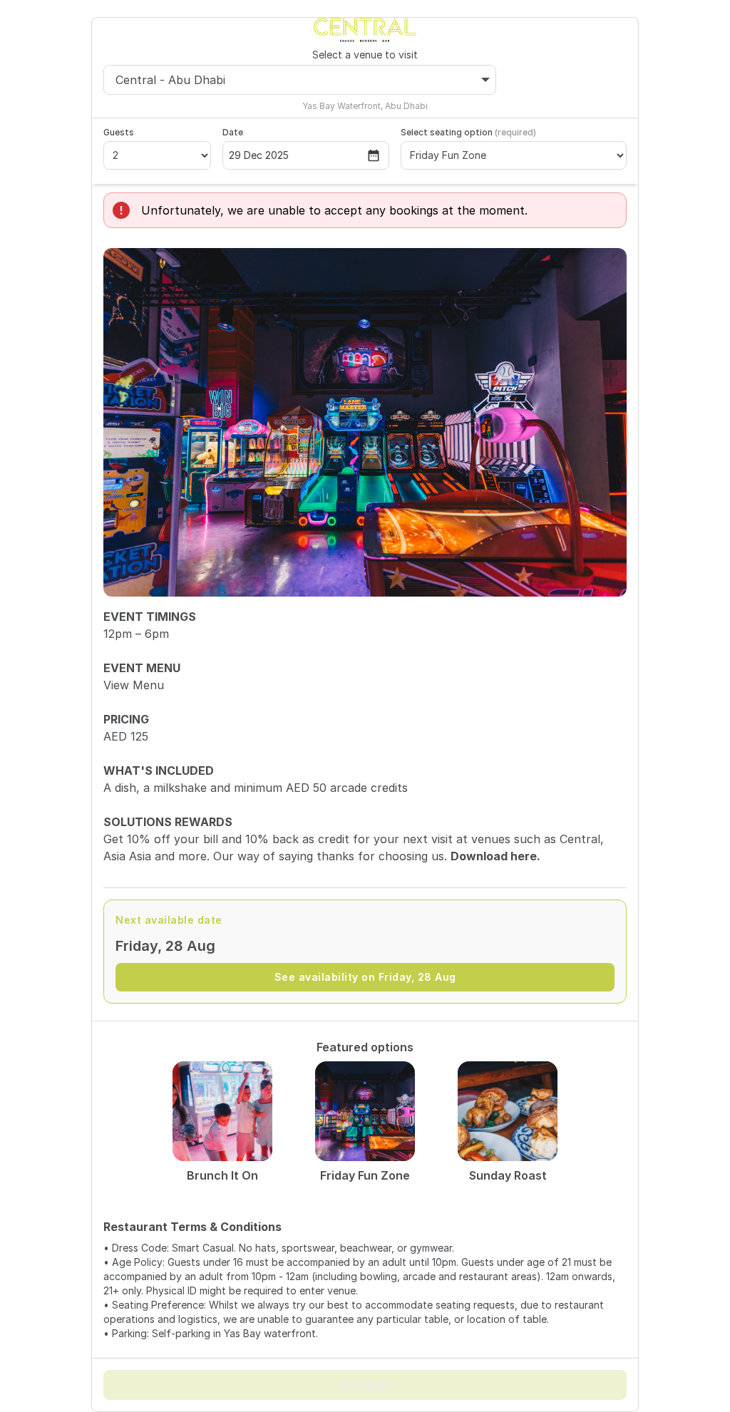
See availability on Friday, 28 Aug (365, 977)
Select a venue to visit (365, 54)
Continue (365, 1385)
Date (232, 132)
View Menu (133, 685)
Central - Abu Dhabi (170, 80)
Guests (118, 132)
